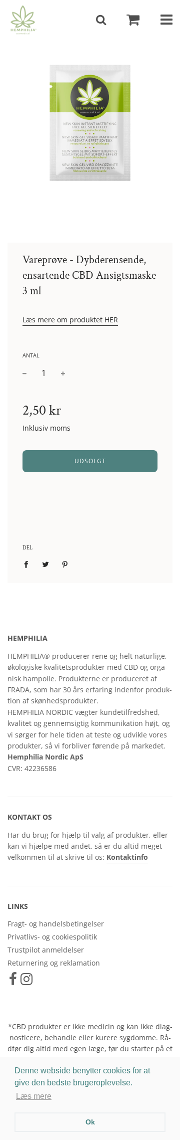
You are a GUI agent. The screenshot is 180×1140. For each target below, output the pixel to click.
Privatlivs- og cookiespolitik (52, 936)
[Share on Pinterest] (65, 564)
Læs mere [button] (34, 1096)
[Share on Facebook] (28, 564)
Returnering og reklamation (54, 963)
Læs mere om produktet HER (70, 319)
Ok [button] (90, 1122)
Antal (31, 355)
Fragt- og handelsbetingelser (56, 923)
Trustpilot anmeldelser (46, 950)
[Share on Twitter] (45, 564)
